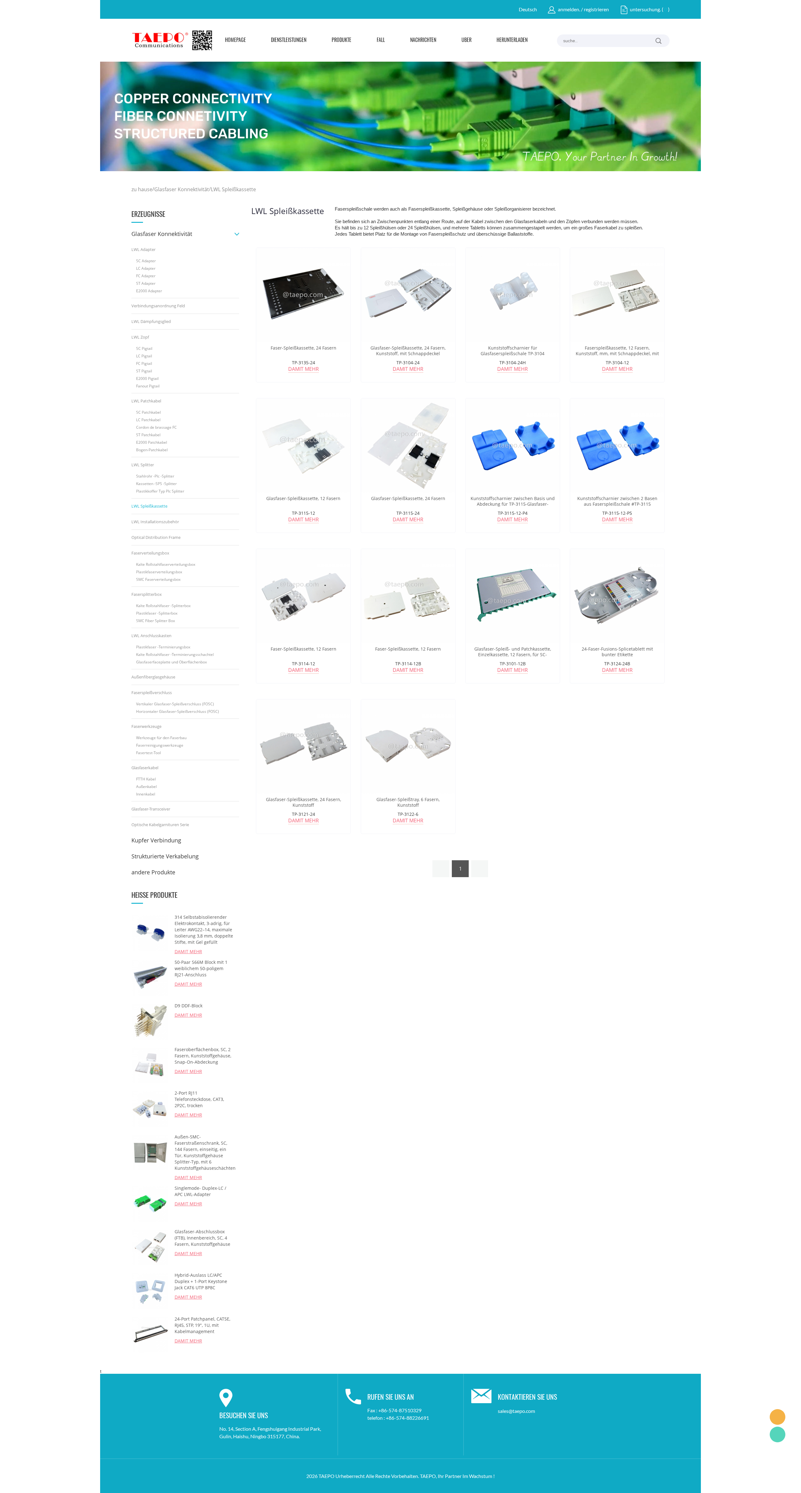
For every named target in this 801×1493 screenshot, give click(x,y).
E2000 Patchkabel (151, 442)
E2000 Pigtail (147, 378)
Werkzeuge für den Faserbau (161, 737)
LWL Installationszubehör (155, 521)
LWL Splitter (142, 465)
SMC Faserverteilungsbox (158, 579)
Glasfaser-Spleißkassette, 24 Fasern (408, 498)
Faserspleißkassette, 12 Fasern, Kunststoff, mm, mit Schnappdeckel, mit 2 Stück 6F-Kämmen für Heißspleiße (617, 353)
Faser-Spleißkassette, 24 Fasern (303, 348)
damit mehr (303, 369)
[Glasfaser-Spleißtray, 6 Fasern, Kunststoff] (408, 746)
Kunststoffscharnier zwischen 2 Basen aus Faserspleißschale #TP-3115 (617, 501)
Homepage (235, 40)
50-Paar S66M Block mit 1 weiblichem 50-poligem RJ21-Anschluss (201, 968)
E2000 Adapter (149, 291)
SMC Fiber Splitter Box (155, 620)
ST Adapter (146, 283)
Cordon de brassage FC (156, 427)
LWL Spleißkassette (233, 189)
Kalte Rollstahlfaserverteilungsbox (165, 564)
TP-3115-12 (303, 513)
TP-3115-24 (408, 513)
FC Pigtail (144, 363)
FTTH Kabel (146, 779)
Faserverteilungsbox (150, 553)
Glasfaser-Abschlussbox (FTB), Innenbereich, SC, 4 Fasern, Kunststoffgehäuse (202, 1238)
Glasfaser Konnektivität (181, 189)
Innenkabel (145, 794)
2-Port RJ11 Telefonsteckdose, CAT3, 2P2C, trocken (199, 1099)
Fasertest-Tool (148, 752)
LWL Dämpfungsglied (151, 321)
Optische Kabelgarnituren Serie (160, 824)
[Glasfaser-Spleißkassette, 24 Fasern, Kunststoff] (303, 746)
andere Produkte (153, 872)
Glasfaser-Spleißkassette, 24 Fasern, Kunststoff (303, 802)
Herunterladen (512, 40)
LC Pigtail (144, 356)
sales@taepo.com (516, 1411)
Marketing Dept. (777, 1417)
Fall (381, 40)
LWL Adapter (143, 249)
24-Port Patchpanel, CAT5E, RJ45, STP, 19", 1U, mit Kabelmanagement (202, 1325)
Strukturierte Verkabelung (165, 856)
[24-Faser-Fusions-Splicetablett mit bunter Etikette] (617, 596)
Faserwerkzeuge (146, 726)
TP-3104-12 (617, 363)
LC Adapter (146, 268)
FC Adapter (146, 276)
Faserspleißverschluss (151, 692)
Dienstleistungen (288, 40)
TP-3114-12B (408, 664)
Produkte (341, 40)
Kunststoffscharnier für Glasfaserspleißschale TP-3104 (512, 350)
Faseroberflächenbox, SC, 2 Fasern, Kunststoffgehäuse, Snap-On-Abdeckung (203, 1055)
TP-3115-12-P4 (513, 513)
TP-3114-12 (303, 664)
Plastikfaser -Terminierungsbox (163, 647)
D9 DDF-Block (188, 1006)
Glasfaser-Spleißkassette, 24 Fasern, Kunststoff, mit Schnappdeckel (408, 350)
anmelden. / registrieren (583, 9)
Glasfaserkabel (144, 767)
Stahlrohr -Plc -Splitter (155, 476)
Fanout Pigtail (148, 386)
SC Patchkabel (148, 412)
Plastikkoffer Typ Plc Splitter (160, 491)
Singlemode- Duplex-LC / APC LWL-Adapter (200, 1191)
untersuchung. (645, 9)
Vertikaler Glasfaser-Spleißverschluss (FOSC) (175, 704)
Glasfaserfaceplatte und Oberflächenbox (171, 662)
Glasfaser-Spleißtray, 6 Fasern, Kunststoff (408, 802)
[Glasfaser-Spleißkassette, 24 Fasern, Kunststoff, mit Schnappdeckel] (408, 295)
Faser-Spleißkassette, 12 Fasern (303, 649)
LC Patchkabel (148, 419)
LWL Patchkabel (146, 401)
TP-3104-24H (512, 363)
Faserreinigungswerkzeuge (159, 745)
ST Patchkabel (148, 434)
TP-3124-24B (617, 664)
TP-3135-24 (303, 363)
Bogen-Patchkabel (152, 450)
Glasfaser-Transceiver (150, 809)
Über (467, 40)
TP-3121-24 (303, 814)
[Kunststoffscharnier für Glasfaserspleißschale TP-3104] (513, 295)
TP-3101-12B (513, 664)
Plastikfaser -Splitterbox (156, 613)
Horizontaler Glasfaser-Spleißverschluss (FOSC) (177, 711)
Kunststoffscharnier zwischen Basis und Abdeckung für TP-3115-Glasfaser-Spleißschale (513, 504)
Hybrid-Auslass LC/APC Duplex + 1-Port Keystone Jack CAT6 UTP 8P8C (201, 1281)
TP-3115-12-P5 (617, 513)
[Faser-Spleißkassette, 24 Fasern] (303, 295)
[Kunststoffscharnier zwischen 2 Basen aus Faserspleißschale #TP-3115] (617, 445)
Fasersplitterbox (146, 594)
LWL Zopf (140, 337)
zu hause (141, 189)
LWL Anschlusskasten (151, 635)
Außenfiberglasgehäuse (153, 677)
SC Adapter (146, 260)
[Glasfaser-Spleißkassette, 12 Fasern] (303, 445)
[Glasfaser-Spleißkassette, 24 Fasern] (408, 445)
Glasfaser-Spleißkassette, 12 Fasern (303, 498)
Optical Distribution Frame (156, 537)
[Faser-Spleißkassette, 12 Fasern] (303, 596)
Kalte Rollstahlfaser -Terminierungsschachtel (175, 654)
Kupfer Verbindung (156, 840)
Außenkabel (146, 786)
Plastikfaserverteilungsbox (159, 572)
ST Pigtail (144, 371)
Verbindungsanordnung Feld (158, 306)
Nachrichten (423, 40)
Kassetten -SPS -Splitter (156, 483)
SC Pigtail (144, 348)
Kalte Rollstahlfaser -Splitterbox (163, 605)
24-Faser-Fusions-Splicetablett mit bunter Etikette (617, 651)
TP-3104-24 (408, 363)
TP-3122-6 (408, 814)
